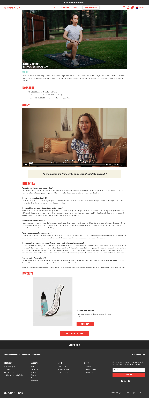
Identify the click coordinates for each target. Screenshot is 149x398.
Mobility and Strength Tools (13, 375)
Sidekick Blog (88, 372)
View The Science (63, 369)
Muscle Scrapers (9, 367)
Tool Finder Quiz (91, 7)
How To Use (61, 367)
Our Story (87, 367)
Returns (33, 375)
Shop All (53, 8)
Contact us (34, 369)
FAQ (32, 367)
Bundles (7, 369)
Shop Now (85, 324)
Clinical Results (62, 372)
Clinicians (65, 8)
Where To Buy (35, 378)
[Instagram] (23, 72)
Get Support (137, 354)
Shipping (33, 372)
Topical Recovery (9, 372)
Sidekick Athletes (90, 369)
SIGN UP (129, 375)
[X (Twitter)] (27, 72)
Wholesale (34, 381)
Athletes (76, 8)
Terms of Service (140, 393)
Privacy (130, 393)
